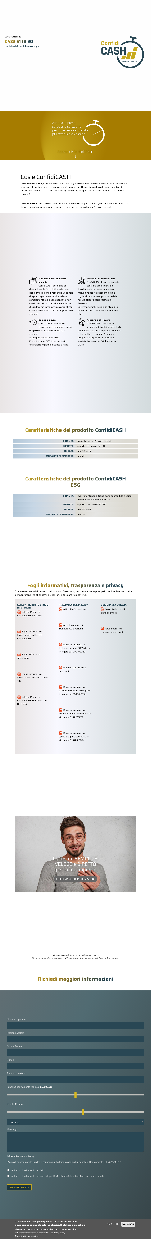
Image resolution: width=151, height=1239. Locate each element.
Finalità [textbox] (15, 1122)
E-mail (10, 1060)
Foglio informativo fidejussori (29, 656)
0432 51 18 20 (19, 41)
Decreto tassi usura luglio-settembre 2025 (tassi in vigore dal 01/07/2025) (74, 648)
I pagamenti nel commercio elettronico (113, 630)
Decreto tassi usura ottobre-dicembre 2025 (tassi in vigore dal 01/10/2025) (75, 690)
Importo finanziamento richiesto (23, 1087)
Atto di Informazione (74, 609)
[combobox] (75, 1122)
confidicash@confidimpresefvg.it (22, 46)
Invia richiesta (19, 1187)
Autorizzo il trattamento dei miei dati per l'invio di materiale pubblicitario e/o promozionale (57, 1176)
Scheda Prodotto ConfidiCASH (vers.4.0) (29, 613)
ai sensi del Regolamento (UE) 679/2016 (98, 1162)
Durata (10, 1104)
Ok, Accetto (113, 1224)
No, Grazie (128, 1224)
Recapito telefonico (17, 1073)
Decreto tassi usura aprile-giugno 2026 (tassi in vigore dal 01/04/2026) (74, 736)
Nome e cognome (16, 1019)
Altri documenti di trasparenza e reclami (71, 626)
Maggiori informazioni (27, 1236)
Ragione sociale (15, 1033)
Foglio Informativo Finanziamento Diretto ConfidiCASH (29, 635)
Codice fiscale (14, 1046)
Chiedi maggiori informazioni (75, 879)
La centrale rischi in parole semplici (113, 611)
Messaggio (12, 1129)
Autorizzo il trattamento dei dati (27, 1170)
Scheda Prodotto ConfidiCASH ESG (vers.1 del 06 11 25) (32, 700)
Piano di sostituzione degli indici (72, 669)
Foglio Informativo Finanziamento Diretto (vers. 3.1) (33, 677)
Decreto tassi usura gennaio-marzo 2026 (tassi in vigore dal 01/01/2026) (75, 713)
